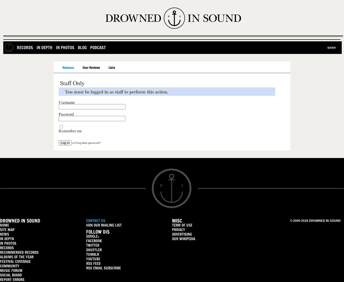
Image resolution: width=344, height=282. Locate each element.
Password (66, 114)
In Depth (44, 47)
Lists (112, 67)
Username (67, 102)
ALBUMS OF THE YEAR (16, 257)
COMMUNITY (9, 266)
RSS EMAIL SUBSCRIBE (103, 268)
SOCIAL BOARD (11, 275)
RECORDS (7, 247)
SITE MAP (7, 229)
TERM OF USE (182, 225)
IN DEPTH (7, 238)
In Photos (65, 47)
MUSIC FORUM (11, 270)
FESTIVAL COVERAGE (15, 261)
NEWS (4, 234)
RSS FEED (93, 263)
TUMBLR (92, 254)
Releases (68, 67)
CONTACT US (95, 220)
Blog (82, 47)
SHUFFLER (94, 250)
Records (25, 47)
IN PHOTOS (8, 243)
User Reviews (91, 67)
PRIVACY (178, 229)
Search (331, 47)
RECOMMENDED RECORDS (19, 252)
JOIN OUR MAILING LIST (104, 225)
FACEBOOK (94, 240)
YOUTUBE (93, 259)
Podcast (98, 47)
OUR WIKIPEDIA (183, 238)
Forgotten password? (88, 143)
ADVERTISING (182, 234)
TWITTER (92, 245)
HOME (4, 225)
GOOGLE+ (92, 236)
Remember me (70, 131)
